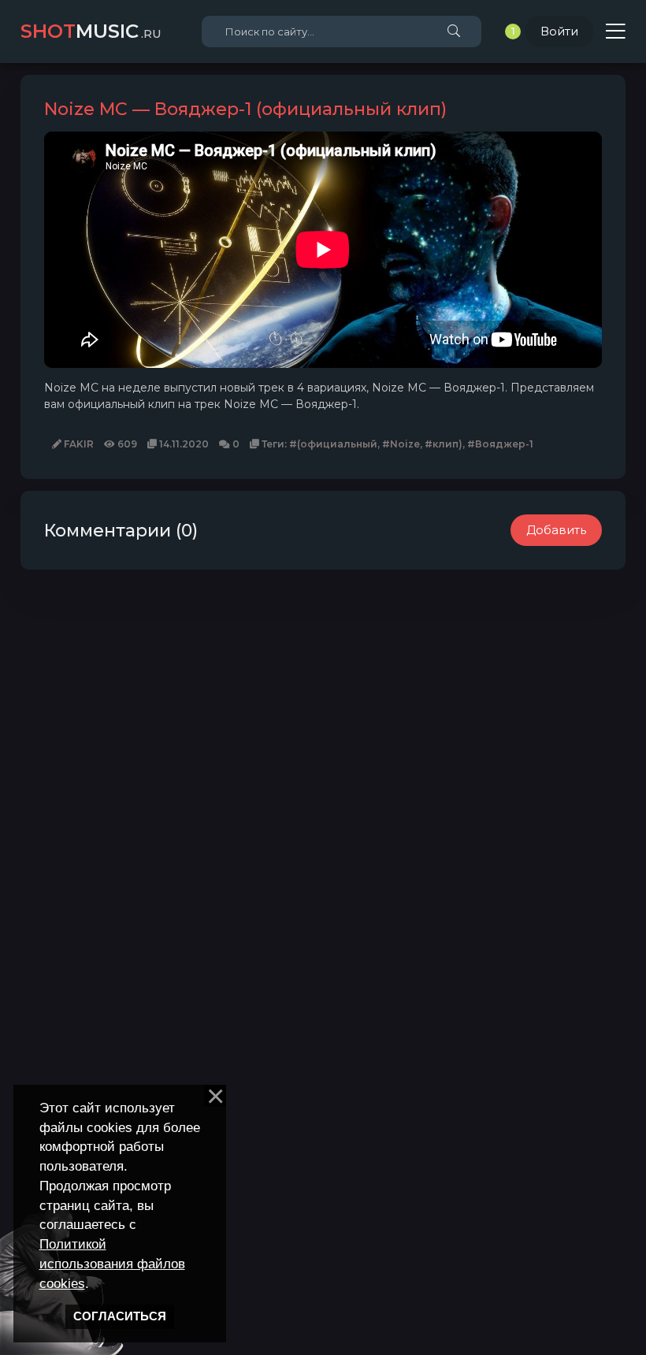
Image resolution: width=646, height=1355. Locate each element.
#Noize (401, 444)
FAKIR (77, 444)
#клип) (443, 444)
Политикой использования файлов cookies (112, 1263)
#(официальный (333, 444)
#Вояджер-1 (500, 444)
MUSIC (91, 31)
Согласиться (119, 1316)
